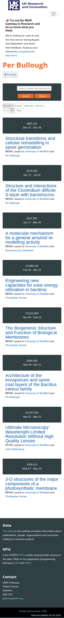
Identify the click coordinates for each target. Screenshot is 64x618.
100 (12, 111)
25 (4, 111)
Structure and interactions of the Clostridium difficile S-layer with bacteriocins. (31, 190)
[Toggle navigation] (53, 13)
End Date (18, 106)
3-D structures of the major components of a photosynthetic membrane (31, 484)
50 (8, 111)
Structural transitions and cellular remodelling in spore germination (30, 143)
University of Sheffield (37, 151)
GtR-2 (28, 563)
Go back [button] (11, 74)
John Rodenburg (14, 449)
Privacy (22, 611)
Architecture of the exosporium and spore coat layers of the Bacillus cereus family (31, 382)
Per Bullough (12, 155)
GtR (16, 563)
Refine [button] (19, 111)
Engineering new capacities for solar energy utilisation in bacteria (31, 285)
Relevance (39, 106)
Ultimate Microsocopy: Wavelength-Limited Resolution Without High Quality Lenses (29, 434)
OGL (45, 611)
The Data (8, 531)
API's (22, 555)
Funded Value (29, 106)
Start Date (9, 106)
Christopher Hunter (16, 297)
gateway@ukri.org (13, 598)
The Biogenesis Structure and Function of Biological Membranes (31, 332)
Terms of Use (34, 611)
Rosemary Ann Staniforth (19, 250)
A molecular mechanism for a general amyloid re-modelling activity (29, 238)
